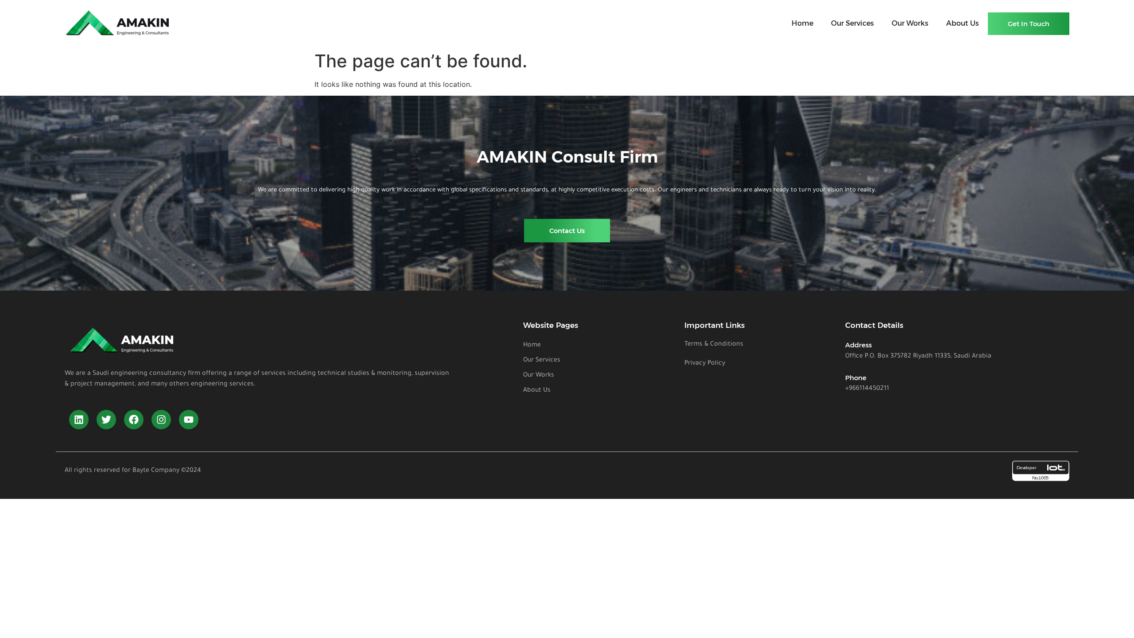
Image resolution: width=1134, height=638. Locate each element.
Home (802, 23)
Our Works (910, 23)
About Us (962, 23)
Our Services (852, 23)
